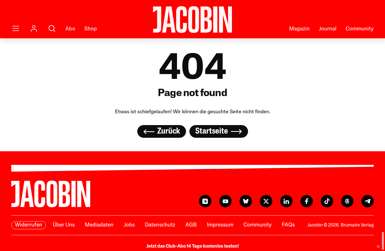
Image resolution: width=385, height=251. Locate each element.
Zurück (168, 131)
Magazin (299, 29)
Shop (90, 29)
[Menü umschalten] (15, 28)
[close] (378, 246)
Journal (328, 29)
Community (360, 29)
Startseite (211, 131)
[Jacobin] (192, 19)
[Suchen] (51, 28)
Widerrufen (28, 225)
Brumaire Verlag (357, 225)
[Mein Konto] (33, 28)
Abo (70, 29)
